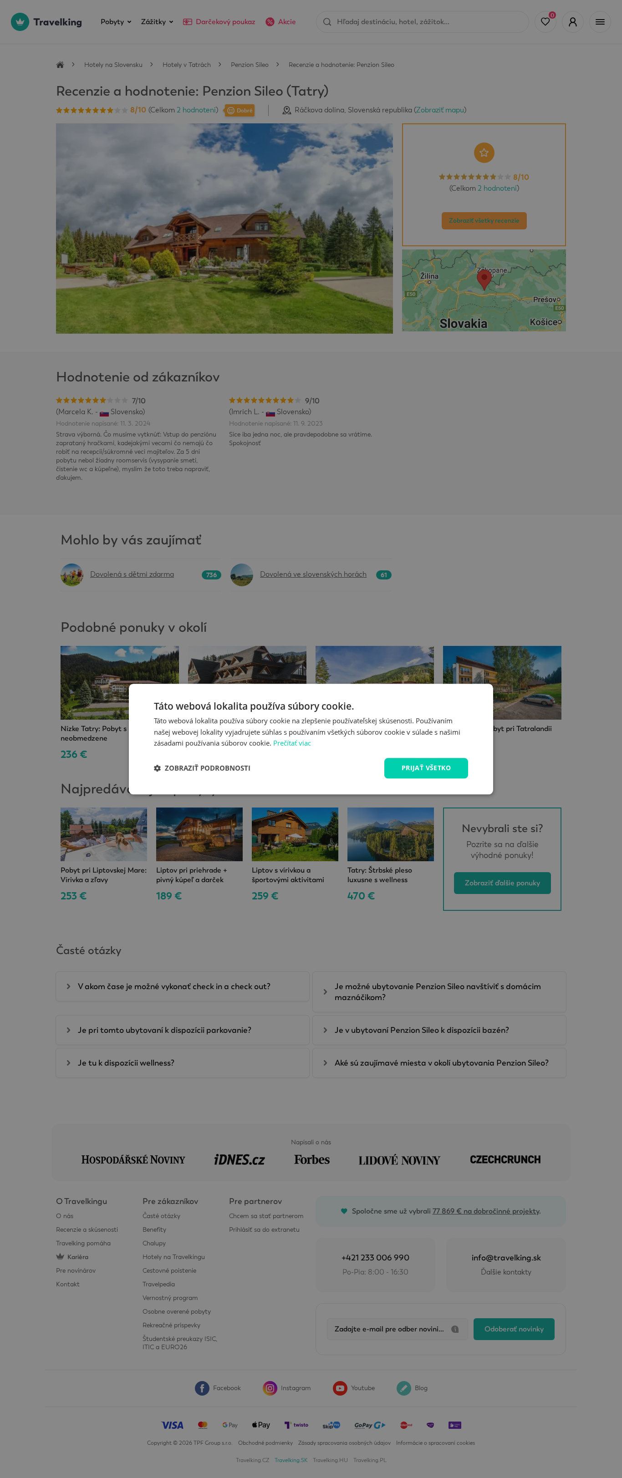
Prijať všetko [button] (426, 767)
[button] (202, 768)
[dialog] (311, 739)
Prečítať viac (292, 743)
